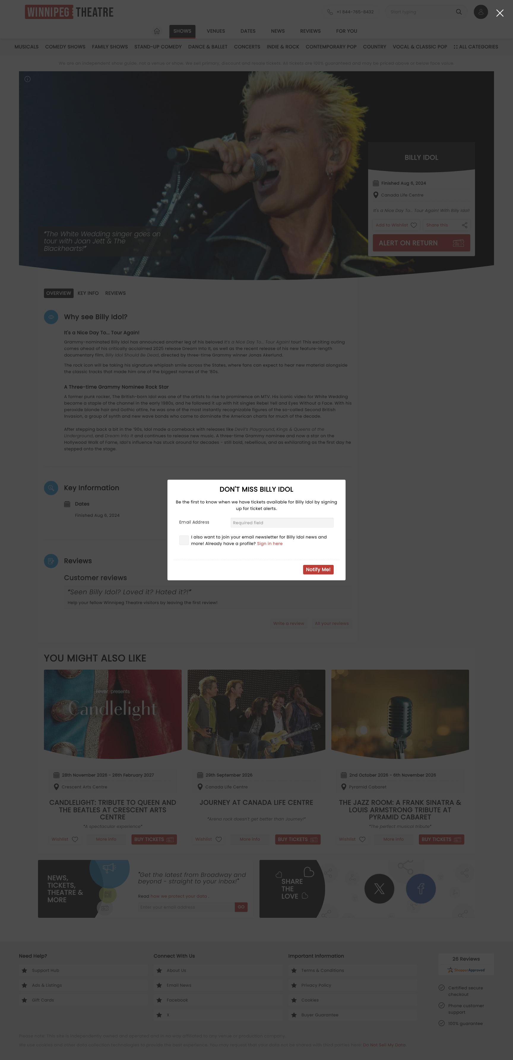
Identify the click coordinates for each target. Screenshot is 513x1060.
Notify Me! (318, 569)
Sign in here (270, 543)
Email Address (194, 522)
